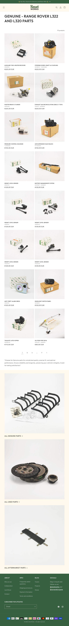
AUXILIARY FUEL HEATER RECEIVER (14, 65)
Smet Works (31, 621)
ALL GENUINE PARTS (12, 436)
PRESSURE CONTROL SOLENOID (13, 144)
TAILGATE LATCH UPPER (11, 340)
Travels (37, 582)
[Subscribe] (35, 607)
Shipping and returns (26, 588)
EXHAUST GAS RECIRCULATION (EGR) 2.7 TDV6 (49, 104)
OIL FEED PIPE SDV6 (41, 340)
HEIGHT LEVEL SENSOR (11, 183)
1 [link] (22, 353)
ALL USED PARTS (11, 502)
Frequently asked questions (25, 583)
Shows (37, 590)
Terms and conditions (26, 596)
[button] (4, 7)
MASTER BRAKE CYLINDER (12, 104)
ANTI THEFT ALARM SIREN (12, 301)
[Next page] (47, 353)
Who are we (8, 582)
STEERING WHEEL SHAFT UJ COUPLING (46, 65)
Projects (37, 586)
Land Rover (7, 590)
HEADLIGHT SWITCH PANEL (43, 301)
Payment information (26, 592)
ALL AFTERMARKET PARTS (15, 568)
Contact (6, 594)
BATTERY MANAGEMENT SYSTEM (44, 183)
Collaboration (8, 586)
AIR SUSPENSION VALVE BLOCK (44, 144)
